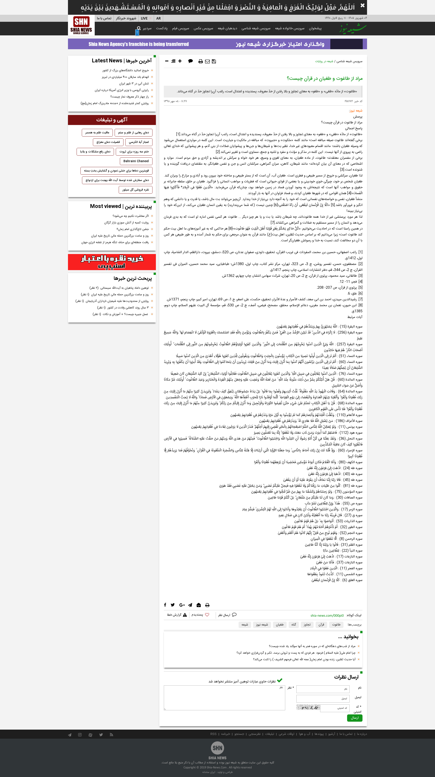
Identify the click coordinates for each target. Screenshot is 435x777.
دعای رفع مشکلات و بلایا (95, 151)
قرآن (321, 625)
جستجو (239, 734)
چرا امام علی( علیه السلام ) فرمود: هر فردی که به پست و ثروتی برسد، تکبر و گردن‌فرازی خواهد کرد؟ (296, 652)
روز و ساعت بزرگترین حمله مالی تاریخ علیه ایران (120, 235)
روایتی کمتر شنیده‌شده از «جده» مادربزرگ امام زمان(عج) (115, 103)
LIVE (144, 18)
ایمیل (358, 697)
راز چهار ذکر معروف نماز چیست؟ (129, 96)
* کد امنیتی (357, 709)
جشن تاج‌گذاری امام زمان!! (132, 229)
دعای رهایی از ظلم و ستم (133, 132)
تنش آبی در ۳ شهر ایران (134, 83)
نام (359, 687)
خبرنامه (225, 734)
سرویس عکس (203, 28)
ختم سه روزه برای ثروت (134, 151)
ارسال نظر (224, 615)
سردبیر (147, 28)
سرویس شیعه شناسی (256, 28)
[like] (202, 615)
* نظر (291, 687)
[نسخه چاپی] (200, 61)
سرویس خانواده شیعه (289, 28)
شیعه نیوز (262, 625)
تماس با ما (104, 18)
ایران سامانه (208, 772)
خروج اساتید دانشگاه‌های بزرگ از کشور (125, 70)
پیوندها (319, 734)
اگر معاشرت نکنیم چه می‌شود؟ (131, 216)
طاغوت (336, 625)
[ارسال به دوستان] (207, 61)
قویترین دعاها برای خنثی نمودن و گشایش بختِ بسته (116, 170)
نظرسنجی (255, 734)
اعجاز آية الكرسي (139, 142)
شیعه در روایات (324, 61)
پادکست (162, 28)
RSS (213, 734)
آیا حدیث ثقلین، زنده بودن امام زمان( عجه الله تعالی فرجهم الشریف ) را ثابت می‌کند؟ (304, 659)
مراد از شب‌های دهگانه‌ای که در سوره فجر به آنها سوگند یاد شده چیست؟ (312, 646)
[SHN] (81, 25)
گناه (294, 625)
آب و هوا (304, 734)
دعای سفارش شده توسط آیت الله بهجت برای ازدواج (117, 180)
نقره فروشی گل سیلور (135, 189)
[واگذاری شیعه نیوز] (217, 42)
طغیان (280, 625)
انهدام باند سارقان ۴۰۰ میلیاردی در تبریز (125, 77)
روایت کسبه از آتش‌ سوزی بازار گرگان (126, 222)
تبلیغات (269, 734)
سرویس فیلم (180, 28)
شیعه (245, 625)
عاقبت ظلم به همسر (97, 132)
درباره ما (362, 734)
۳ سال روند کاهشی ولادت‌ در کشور (123, 307)
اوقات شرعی (286, 734)
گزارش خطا (174, 615)
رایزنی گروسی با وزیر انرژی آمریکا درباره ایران (122, 90)
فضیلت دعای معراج (108, 142)
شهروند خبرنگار (126, 18)
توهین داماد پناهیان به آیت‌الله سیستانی (119, 288)
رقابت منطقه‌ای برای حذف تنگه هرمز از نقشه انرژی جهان (115, 242)
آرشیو (331, 734)
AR (158, 18)
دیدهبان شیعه (227, 28)
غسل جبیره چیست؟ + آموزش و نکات (121, 314)
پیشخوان (315, 28)
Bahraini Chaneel (136, 161)
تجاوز (307, 625)
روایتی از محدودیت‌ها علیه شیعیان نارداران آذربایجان (112, 301)
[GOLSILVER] (112, 262)
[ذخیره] (214, 61)
